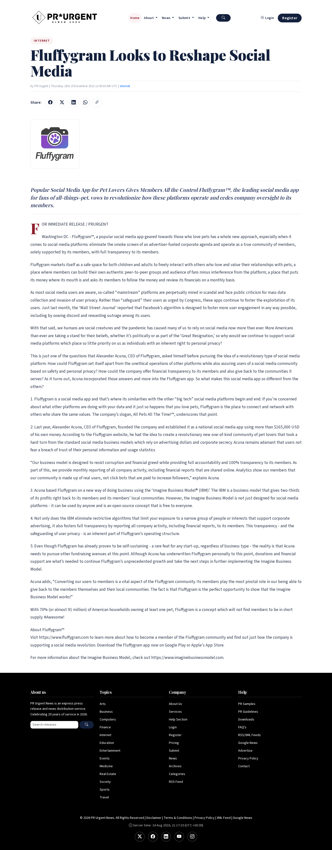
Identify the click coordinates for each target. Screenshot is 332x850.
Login (173, 727)
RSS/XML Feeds (249, 735)
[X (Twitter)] (140, 836)
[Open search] (223, 18)
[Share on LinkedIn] (74, 102)
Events (105, 758)
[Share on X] (62, 102)
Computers (108, 719)
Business (106, 711)
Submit (174, 750)
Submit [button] (184, 17)
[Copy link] (97, 102)
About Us (175, 704)
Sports (105, 789)
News (173, 758)
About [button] (149, 17)
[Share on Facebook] (50, 102)
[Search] (86, 725)
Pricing (174, 742)
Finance (105, 727)
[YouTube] (179, 836)
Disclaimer (153, 817)
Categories (177, 774)
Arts (103, 704)
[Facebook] (153, 836)
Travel (104, 797)
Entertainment (110, 750)
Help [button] (202, 17)
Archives (175, 766)
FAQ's (242, 727)
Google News (248, 742)
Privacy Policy (248, 758)
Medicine (106, 766)
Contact (244, 766)
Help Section (178, 719)
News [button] (166, 17)
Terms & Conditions (178, 817)
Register (289, 18)
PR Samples (246, 704)
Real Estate (108, 774)
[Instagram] (192, 836)
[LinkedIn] (166, 836)
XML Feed (224, 817)
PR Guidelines (248, 711)
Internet (125, 86)
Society (105, 781)
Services (175, 711)
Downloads (246, 719)
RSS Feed (176, 781)
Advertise (245, 750)
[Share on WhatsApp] (85, 102)
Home (135, 17)
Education (107, 742)
